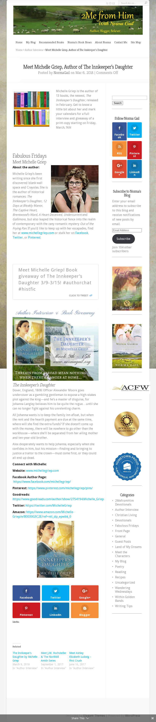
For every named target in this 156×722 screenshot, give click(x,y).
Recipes (120, 577)
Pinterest (34, 237)
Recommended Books (51, 42)
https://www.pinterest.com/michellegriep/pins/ (60, 488)
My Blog (31, 42)
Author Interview (34, 50)
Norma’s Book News (80, 42)
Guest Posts (123, 541)
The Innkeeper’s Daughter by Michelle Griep (25, 656)
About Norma (103, 42)
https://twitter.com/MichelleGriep (48, 505)
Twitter (18, 237)
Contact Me (120, 42)
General (120, 536)
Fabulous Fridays (127, 525)
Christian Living (126, 515)
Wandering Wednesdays (123, 589)
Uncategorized (125, 582)
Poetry (119, 566)
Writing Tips (123, 606)
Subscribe (123, 239)
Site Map (136, 42)
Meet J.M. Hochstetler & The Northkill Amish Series (53, 656)
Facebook (81, 233)
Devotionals (123, 520)
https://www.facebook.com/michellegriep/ (42, 481)
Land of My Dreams (128, 547)
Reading (120, 572)
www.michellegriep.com (37, 233)
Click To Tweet (78, 295)
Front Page (122, 531)
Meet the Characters (122, 554)
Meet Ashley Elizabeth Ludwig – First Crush (80, 656)
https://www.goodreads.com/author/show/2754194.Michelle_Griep (58, 499)
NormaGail (62, 72)
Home (19, 42)
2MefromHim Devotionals (124, 502)
